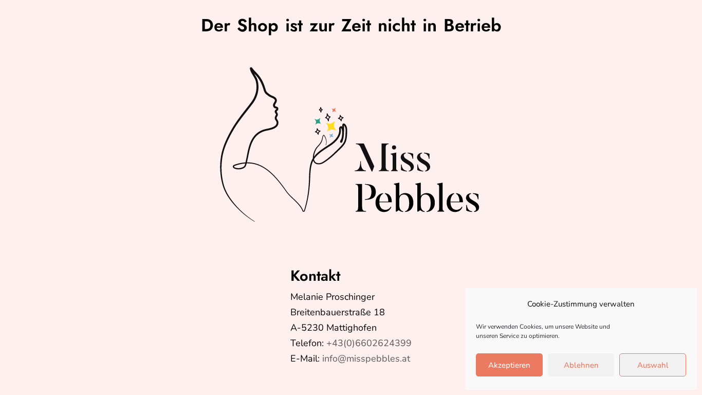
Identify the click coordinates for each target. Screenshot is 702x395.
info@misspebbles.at (366, 358)
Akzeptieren (509, 365)
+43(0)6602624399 (369, 343)
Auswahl (653, 365)
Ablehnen (581, 365)
